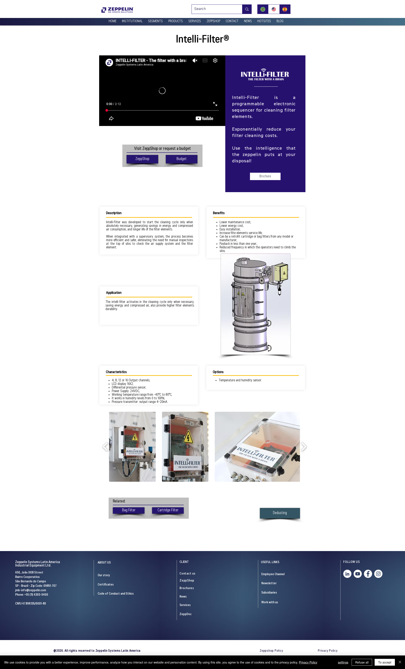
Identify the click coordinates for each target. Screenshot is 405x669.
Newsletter (269, 583)
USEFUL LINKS (270, 562)
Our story (104, 575)
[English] (273, 9)
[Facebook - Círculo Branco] (368, 574)
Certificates (106, 584)
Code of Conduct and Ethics (116, 593)
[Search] (246, 9)
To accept (384, 662)
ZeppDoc (186, 614)
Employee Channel (273, 574)
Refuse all (362, 662)
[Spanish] (284, 9)
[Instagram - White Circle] (378, 574)
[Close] (399, 662)
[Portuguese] (263, 9)
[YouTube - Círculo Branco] (358, 574)
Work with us (269, 602)
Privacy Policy (308, 662)
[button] (132, 19)
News (183, 596)
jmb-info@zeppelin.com (30, 590)
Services (185, 605)
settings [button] (343, 662)
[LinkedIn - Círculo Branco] (347, 574)
